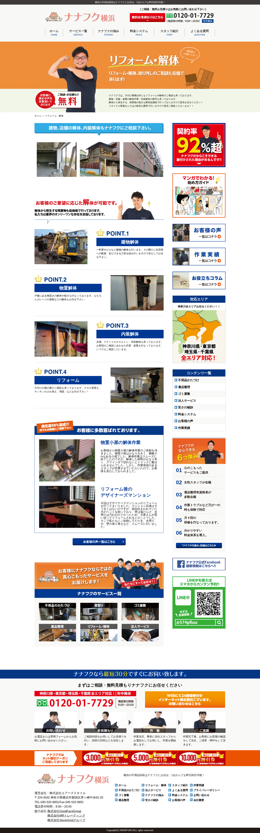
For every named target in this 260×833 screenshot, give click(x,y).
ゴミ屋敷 (184, 393)
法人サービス (187, 400)
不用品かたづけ (188, 380)
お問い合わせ (201, 795)
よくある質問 (200, 32)
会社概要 (198, 800)
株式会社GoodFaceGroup (64, 811)
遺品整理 (184, 387)
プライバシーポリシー (206, 790)
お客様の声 (185, 421)
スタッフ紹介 (169, 32)
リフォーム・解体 (155, 785)
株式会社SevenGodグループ (66, 820)
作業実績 (184, 428)
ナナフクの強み (108, 32)
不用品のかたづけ (129, 790)
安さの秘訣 (185, 407)
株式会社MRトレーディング (66, 815)
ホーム (54, 32)
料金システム (139, 32)
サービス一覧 (78, 32)
